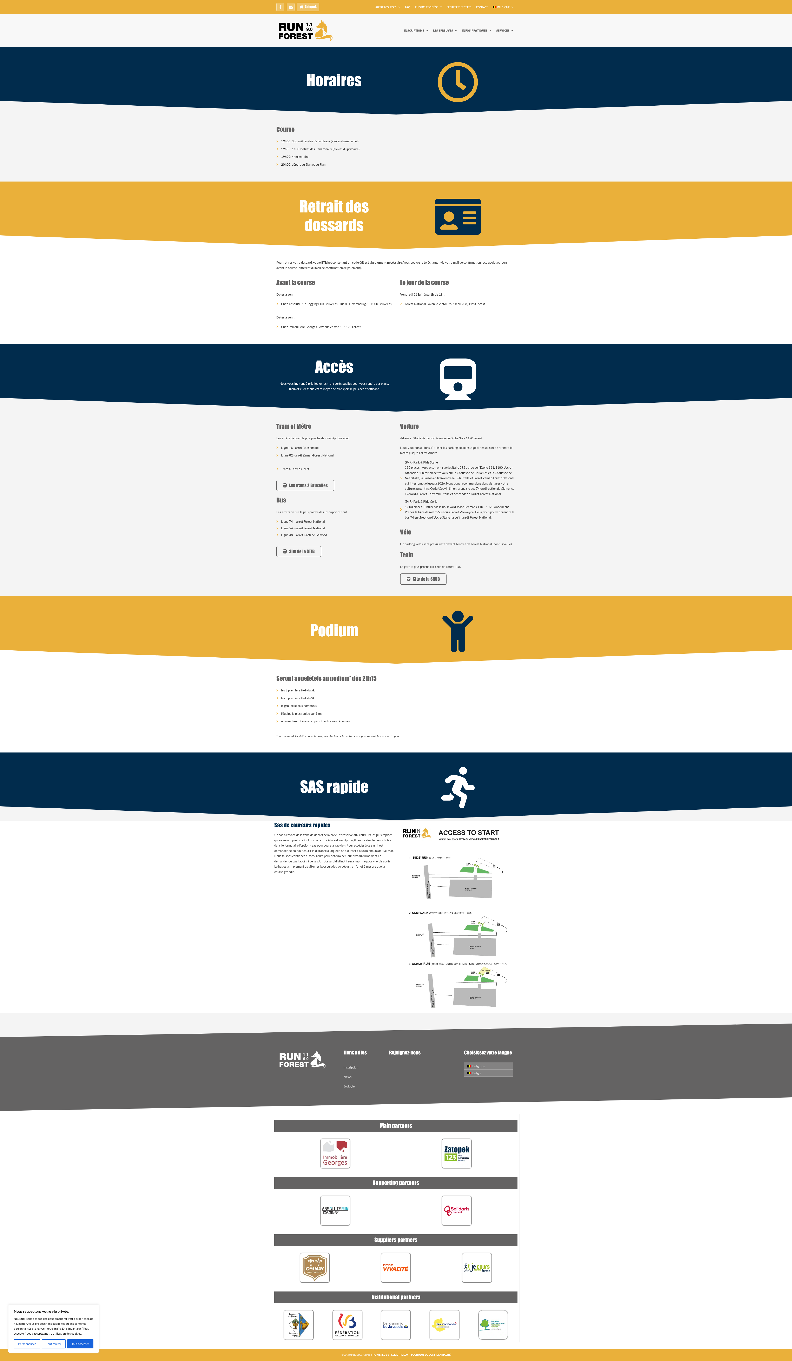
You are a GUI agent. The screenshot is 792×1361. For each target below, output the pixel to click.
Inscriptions (414, 30)
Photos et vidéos (426, 7)
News (347, 1077)
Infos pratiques (474, 30)
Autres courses (385, 7)
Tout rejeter (53, 1344)
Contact (482, 7)
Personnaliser (27, 1344)
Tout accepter (80, 1344)
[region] (53, 1328)
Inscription (350, 1067)
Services (502, 30)
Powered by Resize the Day (391, 1354)
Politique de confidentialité (431, 1354)
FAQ (407, 7)
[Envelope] (291, 7)
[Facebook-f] (280, 7)
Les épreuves (443, 30)
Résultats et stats (459, 7)
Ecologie (349, 1086)
